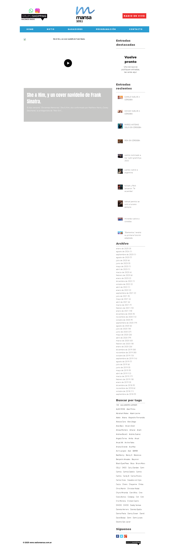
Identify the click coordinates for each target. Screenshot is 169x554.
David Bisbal (121, 518)
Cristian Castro (133, 501)
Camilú (118, 476)
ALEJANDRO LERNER (128, 405)
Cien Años (133, 493)
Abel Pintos (131, 409)
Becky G (129, 455)
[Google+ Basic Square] (125, 536)
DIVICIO (119, 505)
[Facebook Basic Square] (117, 536)
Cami (142, 468)
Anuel (137, 438)
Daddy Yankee (135, 505)
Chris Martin (121, 489)
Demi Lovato (137, 518)
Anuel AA (119, 443)
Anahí (139, 430)
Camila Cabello (129, 472)
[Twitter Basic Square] (121, 536)
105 (117, 405)
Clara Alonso (121, 497)
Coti (137, 497)
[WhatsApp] (31, 10)
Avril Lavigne (121, 451)
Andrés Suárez (135, 434)
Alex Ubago (131, 422)
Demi (129, 518)
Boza (132, 463)
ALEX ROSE (120, 409)
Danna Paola (121, 514)
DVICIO (126, 505)
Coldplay (131, 497)
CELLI (118, 468)
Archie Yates (129, 443)
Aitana (124, 418)
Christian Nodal (133, 489)
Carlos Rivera (136, 476)
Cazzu (118, 484)
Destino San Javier (123, 522)
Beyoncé (135, 459)
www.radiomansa (37, 542)
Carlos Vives (121, 480)
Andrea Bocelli (121, 434)
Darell (142, 514)
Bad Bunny (120, 455)
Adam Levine (135, 413)
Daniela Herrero (122, 509)
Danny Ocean (133, 514)
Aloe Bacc (120, 426)
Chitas (141, 484)
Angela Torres (121, 438)
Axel (129, 451)
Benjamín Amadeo (123, 459)
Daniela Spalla (136, 509)
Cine (140, 493)
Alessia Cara (121, 422)
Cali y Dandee (133, 468)
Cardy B (126, 476)
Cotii (142, 497)
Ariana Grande (121, 447)
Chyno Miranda (122, 493)
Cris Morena (121, 501)
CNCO (124, 468)
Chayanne (133, 484)
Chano (124, 484)
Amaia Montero (122, 430)
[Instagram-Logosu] (37, 10)
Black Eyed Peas (122, 463)
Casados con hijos (134, 480)
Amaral (132, 430)
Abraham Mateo (122, 413)
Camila (118, 472)
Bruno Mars (140, 463)
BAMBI (135, 451)
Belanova (137, 455)
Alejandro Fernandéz (136, 418)
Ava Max (132, 447)
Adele (118, 418)
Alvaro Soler (130, 426)
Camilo (139, 472)
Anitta (131, 438)
